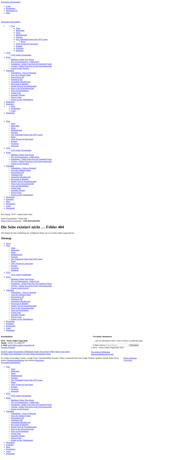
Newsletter (95, 352)
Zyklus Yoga (16, 188)
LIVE (8, 148)
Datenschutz (104, 354)
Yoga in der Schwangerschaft (22, 184)
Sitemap (107, 352)
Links (111, 354)
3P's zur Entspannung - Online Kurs (25, 157)
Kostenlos (10, 199)
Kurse (8, 152)
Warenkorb (10, 208)
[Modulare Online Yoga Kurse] (36, 352)
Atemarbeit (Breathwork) (21, 177)
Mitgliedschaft (16, 130)
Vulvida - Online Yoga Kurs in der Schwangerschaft (31, 161)
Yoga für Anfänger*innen (21, 170)
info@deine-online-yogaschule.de (21, 345)
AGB (101, 352)
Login (8, 6)
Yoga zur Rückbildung (20, 186)
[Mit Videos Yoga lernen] (59, 352)
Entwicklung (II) (17, 173)
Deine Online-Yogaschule (11, 221)
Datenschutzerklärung (15, 360)
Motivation (15, 126)
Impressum (95, 354)
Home (8, 243)
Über (8, 121)
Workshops (10, 197)
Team (13, 124)
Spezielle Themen (18, 190)
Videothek (10, 166)
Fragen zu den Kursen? (20, 164)
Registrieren (10, 8)
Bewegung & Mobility (20, 179)
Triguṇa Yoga (16, 193)
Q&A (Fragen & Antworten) (22, 139)
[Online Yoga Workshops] (11, 354)
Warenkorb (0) (11, 11)
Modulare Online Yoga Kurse (22, 155)
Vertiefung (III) (17, 175)
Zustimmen (127, 360)
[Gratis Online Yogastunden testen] (37, 354)
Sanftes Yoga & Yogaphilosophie (24, 181)
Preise (13, 137)
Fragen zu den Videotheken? (22, 195)
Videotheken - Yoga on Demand (23, 168)
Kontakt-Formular (8, 347)
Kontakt (14, 141)
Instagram (15, 146)
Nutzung (14, 132)
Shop (8, 13)
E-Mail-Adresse (99, 345)
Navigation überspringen (10, 2)
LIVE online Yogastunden (21, 150)
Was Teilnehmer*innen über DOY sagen (27, 135)
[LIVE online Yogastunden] (12, 352)
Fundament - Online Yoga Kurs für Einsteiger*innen (31, 159)
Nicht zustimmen (130, 358)
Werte (13, 128)
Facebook (15, 144)
